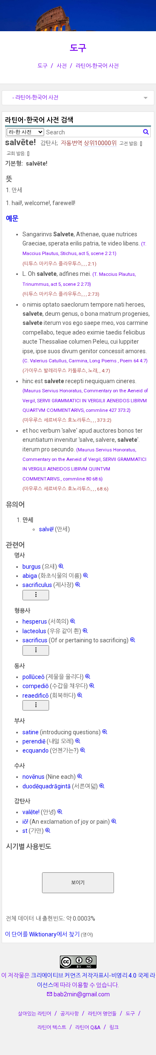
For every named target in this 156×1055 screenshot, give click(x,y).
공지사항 (69, 1014)
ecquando (35, 750)
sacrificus (34, 640)
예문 (12, 219)
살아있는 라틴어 (34, 1014)
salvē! (46, 529)
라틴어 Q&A (87, 1027)
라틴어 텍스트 (51, 1027)
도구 (78, 48)
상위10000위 (100, 143)
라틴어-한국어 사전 (97, 66)
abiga (29, 575)
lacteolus (34, 631)
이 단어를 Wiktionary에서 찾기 (42, 934)
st (24, 830)
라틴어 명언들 (102, 1014)
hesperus (34, 621)
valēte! (31, 812)
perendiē (33, 741)
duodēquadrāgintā (46, 786)
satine (30, 732)
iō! (25, 821)
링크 (114, 1027)
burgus (31, 566)
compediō (35, 686)
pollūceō (33, 677)
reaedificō (35, 695)
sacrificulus (37, 585)
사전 (62, 66)
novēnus (33, 776)
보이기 (78, 883)
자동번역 (71, 143)
